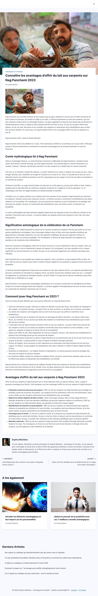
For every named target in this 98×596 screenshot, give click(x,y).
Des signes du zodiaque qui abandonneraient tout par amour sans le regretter (35, 552)
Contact (74, 590)
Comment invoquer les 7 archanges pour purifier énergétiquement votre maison (35, 568)
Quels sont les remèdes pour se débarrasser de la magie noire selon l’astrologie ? (74, 462)
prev (4, 509)
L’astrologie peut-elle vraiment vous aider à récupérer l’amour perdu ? (22, 462)
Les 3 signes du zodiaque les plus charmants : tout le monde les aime (32, 573)
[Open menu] (94, 3)
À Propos (82, 590)
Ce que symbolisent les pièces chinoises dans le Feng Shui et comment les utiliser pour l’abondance (43, 558)
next (93, 509)
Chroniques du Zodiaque (14, 71)
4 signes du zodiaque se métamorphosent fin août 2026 (26, 563)
